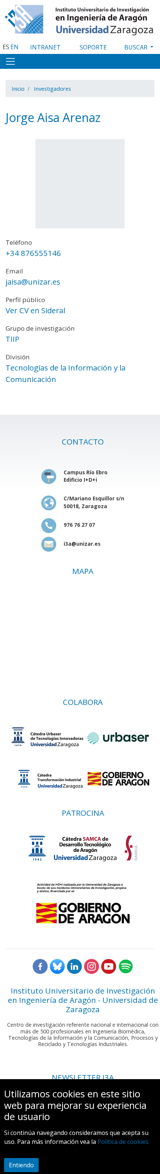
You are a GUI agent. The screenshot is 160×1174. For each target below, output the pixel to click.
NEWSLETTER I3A (83, 1077)
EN (14, 47)
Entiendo (21, 1165)
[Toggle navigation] (10, 61)
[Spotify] (125, 965)
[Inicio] (80, 18)
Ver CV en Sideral (35, 310)
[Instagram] (91, 965)
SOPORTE (93, 47)
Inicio (18, 88)
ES (6, 47)
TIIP (12, 339)
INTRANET (45, 47)
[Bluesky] (57, 965)
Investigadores (52, 88)
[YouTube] (108, 965)
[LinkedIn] (74, 965)
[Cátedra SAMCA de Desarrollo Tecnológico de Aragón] (82, 848)
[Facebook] (40, 965)
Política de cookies (122, 1142)
